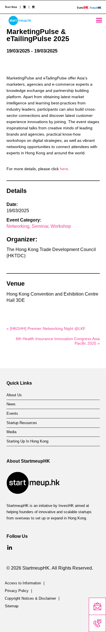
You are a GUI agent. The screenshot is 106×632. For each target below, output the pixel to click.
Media (11, 432)
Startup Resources (22, 423)
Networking (18, 226)
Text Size (11, 7)
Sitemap (11, 606)
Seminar (40, 226)
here (64, 169)
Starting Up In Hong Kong (27, 441)
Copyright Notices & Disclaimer (30, 599)
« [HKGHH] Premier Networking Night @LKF (47, 328)
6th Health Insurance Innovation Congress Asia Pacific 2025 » (58, 341)
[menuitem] (24, 7)
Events (12, 414)
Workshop (61, 226)
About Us (14, 395)
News (11, 404)
